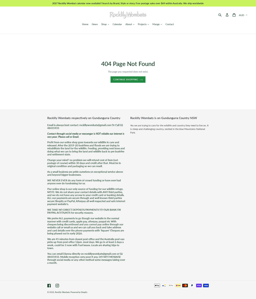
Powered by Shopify (79, 292)
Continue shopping (125, 79)
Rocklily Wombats (62, 292)
